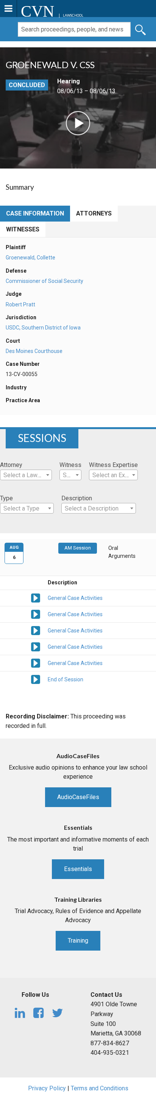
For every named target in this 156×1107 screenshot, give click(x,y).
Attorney (11, 464)
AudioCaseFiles (78, 797)
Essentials (78, 869)
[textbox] (25, 475)
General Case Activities (75, 598)
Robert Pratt (20, 304)
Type (6, 498)
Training (78, 940)
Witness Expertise (113, 464)
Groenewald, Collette (30, 258)
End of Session (65, 679)
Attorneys (94, 213)
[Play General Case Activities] (35, 597)
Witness (70, 464)
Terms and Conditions (99, 1088)
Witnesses (22, 229)
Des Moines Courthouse (34, 351)
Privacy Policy (47, 1088)
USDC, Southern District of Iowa (43, 328)
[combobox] (26, 475)
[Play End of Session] (35, 679)
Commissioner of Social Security (44, 281)
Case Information (35, 213)
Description (76, 498)
